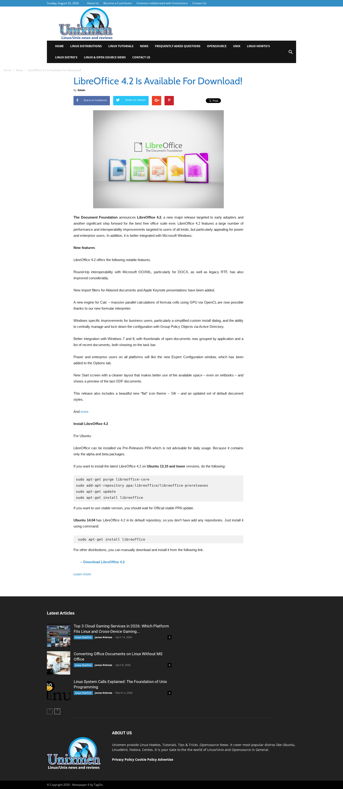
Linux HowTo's (83, 637)
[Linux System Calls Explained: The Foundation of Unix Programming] (58, 690)
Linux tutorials (120, 46)
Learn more (82, 574)
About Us (93, 3)
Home (59, 46)
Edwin (81, 90)
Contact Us (199, 3)
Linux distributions (86, 46)
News (144, 46)
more (84, 412)
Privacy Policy (123, 759)
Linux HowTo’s (258, 46)
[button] (290, 53)
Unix (236, 46)
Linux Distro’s (66, 57)
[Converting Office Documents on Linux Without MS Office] (58, 663)
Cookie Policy (146, 759)
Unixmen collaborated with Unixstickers (162, 3)
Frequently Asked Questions (177, 46)
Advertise (165, 759)
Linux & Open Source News (105, 57)
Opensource (217, 46)
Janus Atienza (103, 637)
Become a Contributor (117, 3)
